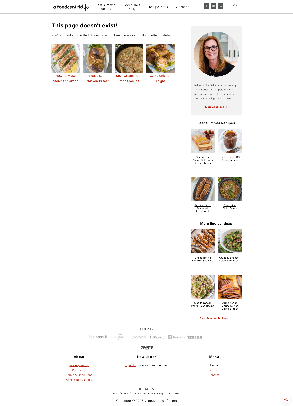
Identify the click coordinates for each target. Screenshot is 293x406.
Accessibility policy (79, 379)
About (214, 370)
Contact (214, 375)
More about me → (216, 106)
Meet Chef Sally (132, 7)
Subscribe (182, 7)
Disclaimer (79, 370)
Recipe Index (158, 7)
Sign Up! (130, 365)
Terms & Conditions (79, 375)
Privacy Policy (79, 365)
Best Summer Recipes (105, 7)
